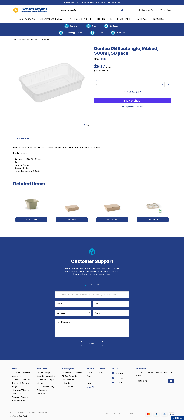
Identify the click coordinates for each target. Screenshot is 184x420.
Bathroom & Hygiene (46, 380)
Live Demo (120, 33)
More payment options (132, 106)
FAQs (14, 387)
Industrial (41, 394)
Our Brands (115, 26)
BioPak (90, 373)
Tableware (42, 390)
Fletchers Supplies (30, 10)
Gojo (89, 376)
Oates (90, 380)
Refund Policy (18, 401)
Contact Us (17, 376)
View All (90, 387)
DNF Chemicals (68, 380)
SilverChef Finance (20, 390)
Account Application (73, 33)
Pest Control (68, 387)
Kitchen (40, 383)
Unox (89, 383)
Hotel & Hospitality (45, 387)
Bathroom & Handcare (72, 373)
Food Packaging (44, 373)
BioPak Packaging (70, 376)
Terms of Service (20, 397)
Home (15, 39)
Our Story (74, 26)
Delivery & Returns (20, 383)
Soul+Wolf (23, 416)
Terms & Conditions (21, 380)
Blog (94, 26)
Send (91, 344)
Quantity (99, 81)
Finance (99, 33)
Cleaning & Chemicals (46, 376)
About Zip (16, 394)
